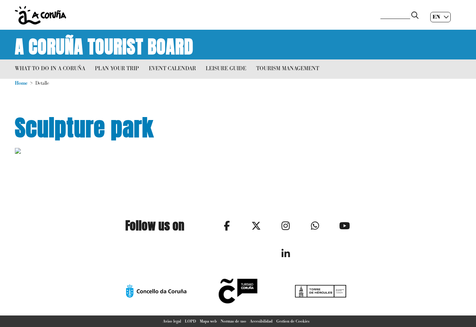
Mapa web (208, 321)
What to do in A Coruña (50, 68)
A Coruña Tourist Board (104, 44)
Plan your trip (117, 68)
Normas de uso (233, 321)
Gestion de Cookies (292, 321)
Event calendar (172, 68)
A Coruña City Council (193, 15)
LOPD (190, 321)
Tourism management (287, 68)
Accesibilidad (261, 321)
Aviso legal (172, 321)
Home (21, 83)
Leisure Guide (226, 68)
